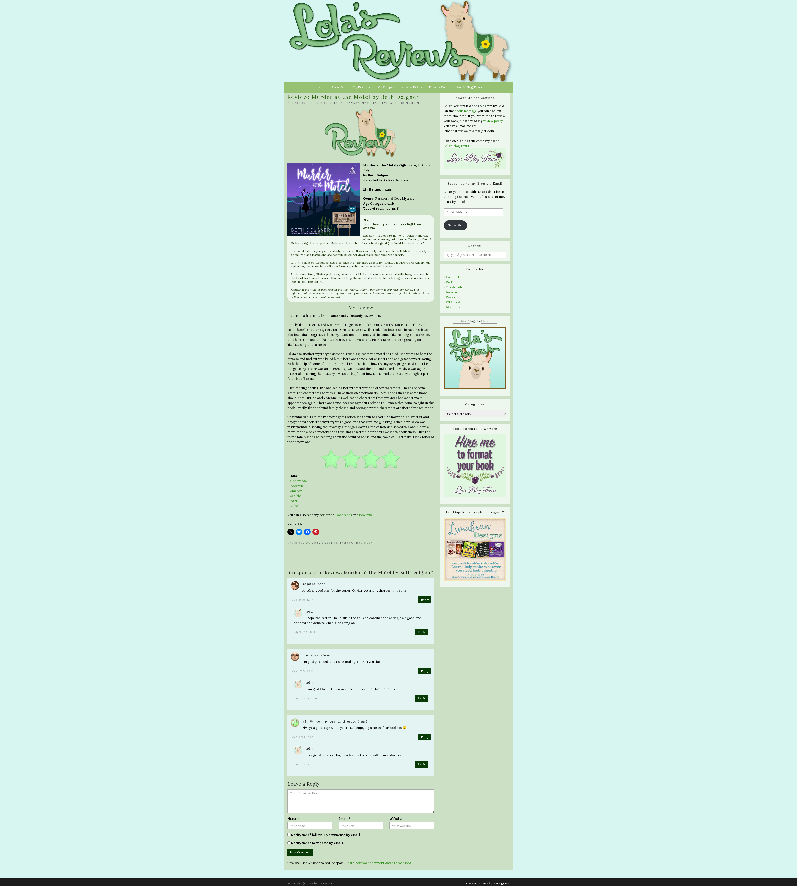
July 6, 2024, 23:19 (302, 671)
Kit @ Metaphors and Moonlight (335, 721)
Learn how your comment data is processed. (378, 863)
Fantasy (352, 103)
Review (386, 103)
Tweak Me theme (476, 883)
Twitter (451, 282)
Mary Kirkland (317, 655)
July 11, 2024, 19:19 (305, 698)
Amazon (296, 491)
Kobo (294, 506)
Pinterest (453, 297)
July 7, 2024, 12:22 (302, 737)
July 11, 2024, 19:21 (305, 764)
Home (319, 87)
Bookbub (296, 486)
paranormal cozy (356, 542)
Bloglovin (453, 307)
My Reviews (361, 87)
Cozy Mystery (324, 542)
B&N (293, 501)
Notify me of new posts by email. (317, 843)
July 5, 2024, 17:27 (302, 599)
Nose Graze (502, 883)
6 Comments (409, 103)
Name (293, 819)
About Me (338, 87)
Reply (425, 600)
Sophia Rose (314, 583)
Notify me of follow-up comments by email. (326, 835)
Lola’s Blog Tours (469, 87)
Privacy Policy (439, 87)
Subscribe (455, 225)
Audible (295, 496)
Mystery (369, 103)
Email (344, 819)
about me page (466, 111)
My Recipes (385, 87)
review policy (493, 121)
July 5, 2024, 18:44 (305, 632)
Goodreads (298, 481)
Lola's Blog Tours (456, 146)
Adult (304, 542)
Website (395, 819)
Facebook (453, 277)
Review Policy (411, 87)
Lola (333, 103)
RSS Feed (453, 302)
